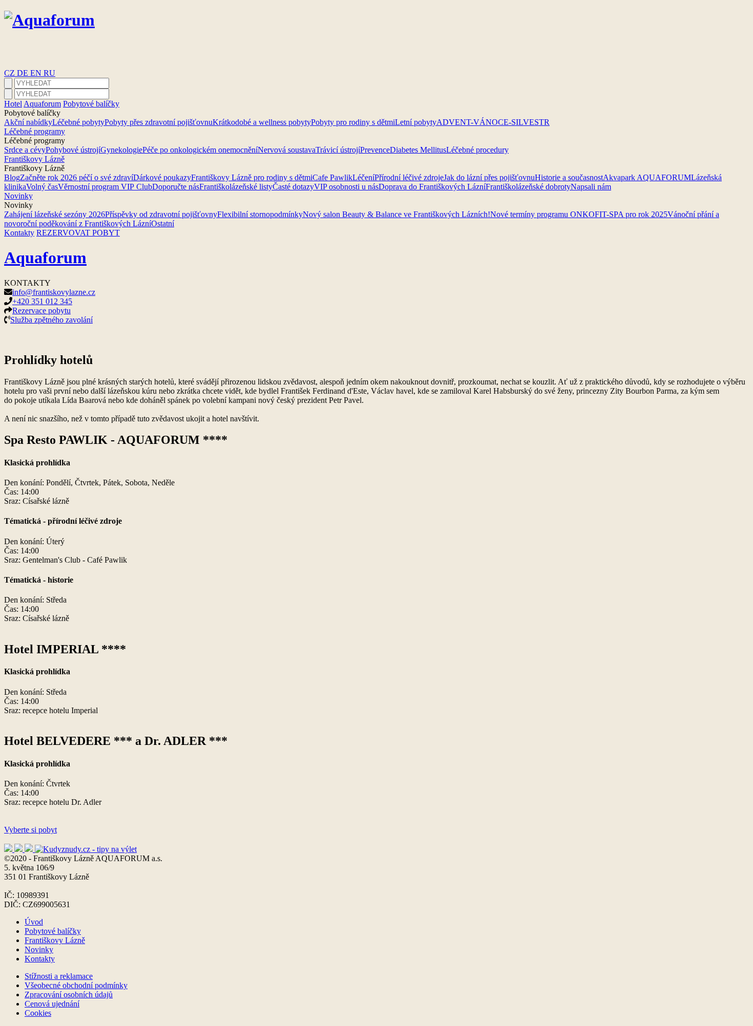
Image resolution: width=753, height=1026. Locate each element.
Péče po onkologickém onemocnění (200, 149)
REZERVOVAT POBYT (78, 232)
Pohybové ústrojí (73, 149)
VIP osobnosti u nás (346, 186)
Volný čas (42, 186)
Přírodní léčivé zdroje (409, 177)
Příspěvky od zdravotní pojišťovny (161, 214)
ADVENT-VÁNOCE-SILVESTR (493, 122)
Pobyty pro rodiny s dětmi (353, 122)
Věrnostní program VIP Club (105, 186)
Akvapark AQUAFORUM (647, 177)
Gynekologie (121, 149)
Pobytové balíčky (91, 103)
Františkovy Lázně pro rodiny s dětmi (251, 177)
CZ (10, 73)
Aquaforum (42, 103)
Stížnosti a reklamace (59, 976)
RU (49, 73)
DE (23, 73)
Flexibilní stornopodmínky (260, 214)
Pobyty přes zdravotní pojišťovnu (158, 122)
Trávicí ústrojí (338, 149)
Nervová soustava (287, 149)
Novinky (18, 195)
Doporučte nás (175, 186)
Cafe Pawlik (332, 177)
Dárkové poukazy (162, 177)
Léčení (363, 177)
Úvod (34, 921)
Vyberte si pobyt (30, 829)
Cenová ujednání (52, 1003)
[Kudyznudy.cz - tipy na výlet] (86, 849)
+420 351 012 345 (42, 301)
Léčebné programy (34, 131)
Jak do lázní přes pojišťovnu (489, 177)
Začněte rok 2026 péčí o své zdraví (76, 177)
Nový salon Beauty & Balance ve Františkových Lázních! (396, 214)
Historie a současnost (569, 177)
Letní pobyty (415, 122)
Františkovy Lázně (34, 159)
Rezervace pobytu (41, 310)
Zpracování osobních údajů (69, 994)
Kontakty (19, 232)
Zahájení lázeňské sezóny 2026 (54, 214)
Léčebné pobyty (78, 122)
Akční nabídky (28, 122)
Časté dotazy (293, 186)
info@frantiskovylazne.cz (53, 292)
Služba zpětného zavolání (51, 319)
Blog (12, 177)
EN (37, 73)
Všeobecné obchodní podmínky (76, 985)
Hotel (13, 103)
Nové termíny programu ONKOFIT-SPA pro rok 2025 (578, 214)
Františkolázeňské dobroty (528, 186)
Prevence (375, 149)
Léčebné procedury (477, 149)
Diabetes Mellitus (418, 149)
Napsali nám (591, 186)
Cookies (38, 1013)
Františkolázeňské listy (236, 186)
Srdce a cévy (25, 149)
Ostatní (162, 223)
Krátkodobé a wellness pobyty (262, 122)
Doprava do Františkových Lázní (432, 186)
